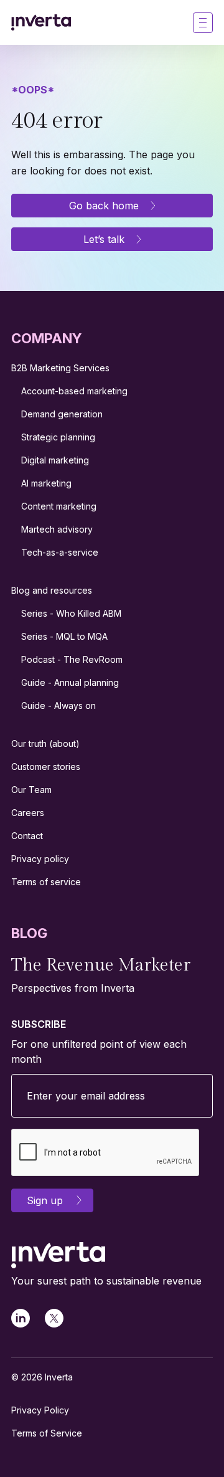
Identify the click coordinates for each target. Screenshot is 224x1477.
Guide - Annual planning (70, 682)
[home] (41, 22)
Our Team (31, 789)
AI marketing (46, 483)
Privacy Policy (40, 1410)
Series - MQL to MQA (64, 636)
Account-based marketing (74, 391)
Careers (27, 812)
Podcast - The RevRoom (72, 659)
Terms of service (46, 881)
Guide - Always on (58, 705)
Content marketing (58, 506)
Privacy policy (40, 858)
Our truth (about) (45, 743)
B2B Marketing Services (60, 368)
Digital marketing (55, 460)
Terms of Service (46, 1433)
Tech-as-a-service (59, 552)
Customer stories (45, 766)
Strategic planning (58, 437)
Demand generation (62, 414)
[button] (203, 22)
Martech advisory (57, 529)
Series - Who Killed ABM (71, 613)
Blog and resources (51, 590)
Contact (27, 835)
